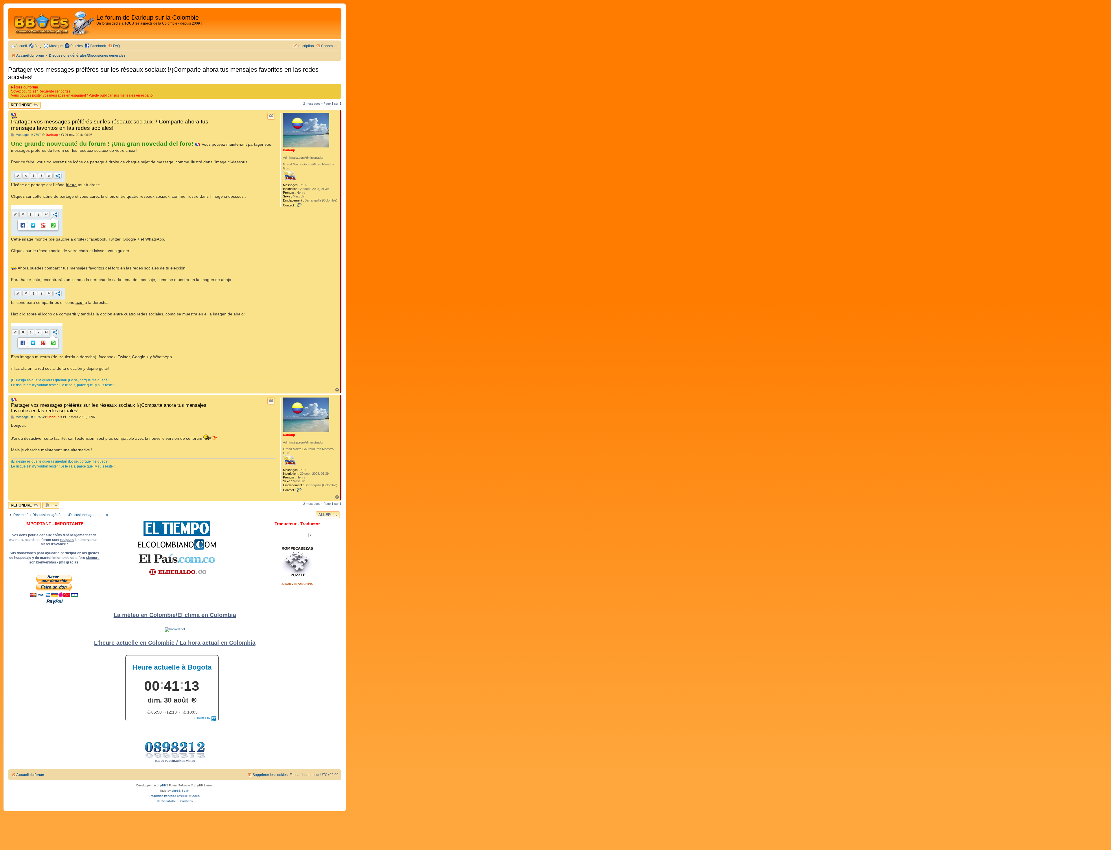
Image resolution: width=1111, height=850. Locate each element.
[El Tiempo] (177, 528)
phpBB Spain (181, 790)
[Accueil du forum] (53, 24)
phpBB (161, 785)
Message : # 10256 (29, 417)
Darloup (289, 150)
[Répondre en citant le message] (271, 116)
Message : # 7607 (28, 135)
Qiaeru (196, 795)
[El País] (177, 558)
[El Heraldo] (177, 572)
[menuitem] (114, 46)
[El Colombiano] (177, 544)
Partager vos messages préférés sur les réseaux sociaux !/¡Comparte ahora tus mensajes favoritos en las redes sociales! (163, 73)
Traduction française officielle (168, 795)
